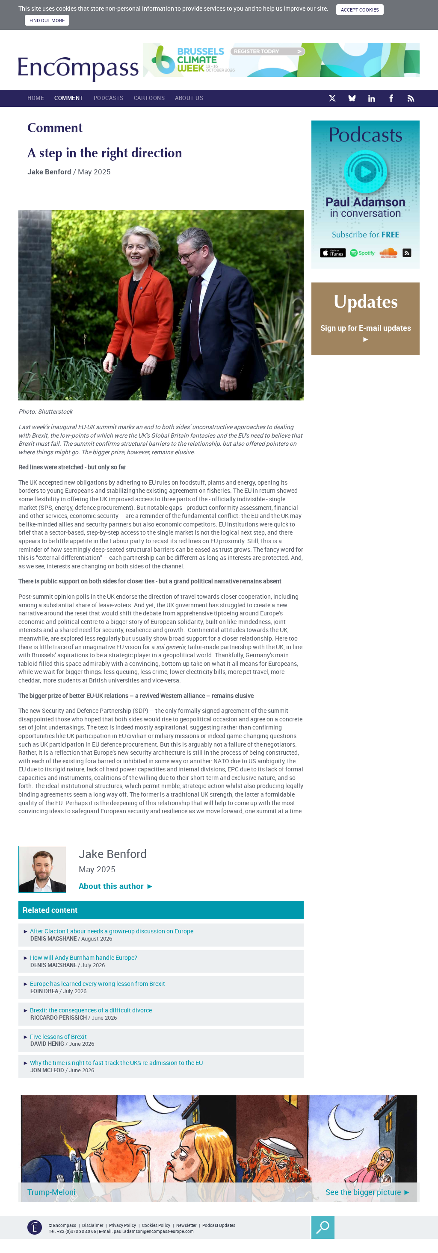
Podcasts (109, 98)
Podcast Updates (218, 1225)
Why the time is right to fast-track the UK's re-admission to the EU (116, 1063)
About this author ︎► (116, 885)
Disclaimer (92, 1225)
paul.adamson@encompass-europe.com (154, 1231)
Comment (68, 98)
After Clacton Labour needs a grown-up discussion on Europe (111, 931)
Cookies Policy (156, 1225)
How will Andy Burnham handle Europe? (83, 957)
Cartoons (149, 98)
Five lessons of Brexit (58, 1036)
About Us (189, 98)
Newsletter (186, 1225)
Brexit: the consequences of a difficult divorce (91, 1010)
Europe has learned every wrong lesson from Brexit (97, 983)
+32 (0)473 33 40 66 (76, 1231)
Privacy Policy (122, 1225)
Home (35, 98)
